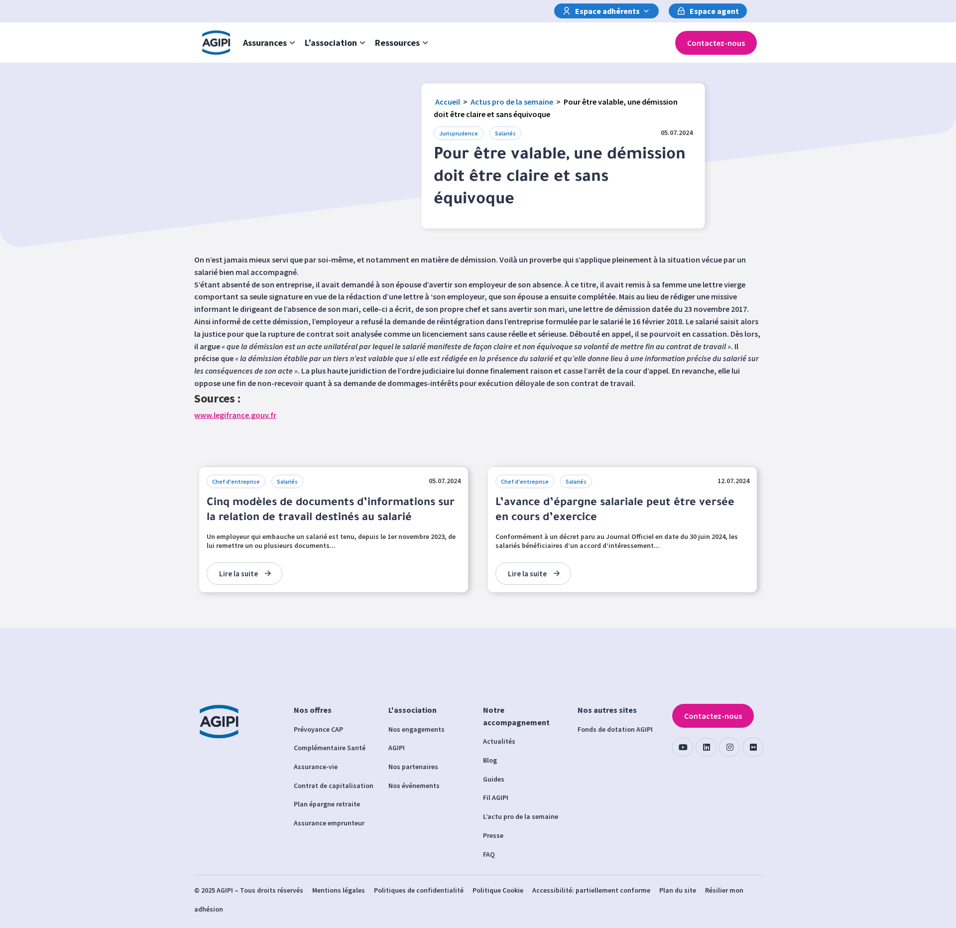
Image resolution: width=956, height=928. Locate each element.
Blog (490, 760)
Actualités (499, 741)
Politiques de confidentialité (419, 890)
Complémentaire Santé (329, 747)
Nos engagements (416, 729)
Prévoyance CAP (318, 729)
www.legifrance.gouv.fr (235, 415)
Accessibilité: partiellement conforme (591, 890)
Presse (493, 835)
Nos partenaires (413, 766)
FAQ (489, 854)
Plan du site (677, 890)
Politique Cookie (498, 890)
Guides (493, 779)
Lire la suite (238, 573)
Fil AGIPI (495, 797)
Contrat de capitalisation (333, 785)
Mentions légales (338, 890)
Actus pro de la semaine (512, 102)
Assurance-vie (316, 766)
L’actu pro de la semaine (520, 816)
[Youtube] (682, 747)
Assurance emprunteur (329, 822)
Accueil (447, 102)
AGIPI (396, 747)
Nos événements (414, 785)
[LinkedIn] (706, 747)
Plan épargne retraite (327, 803)
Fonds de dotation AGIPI (615, 729)
